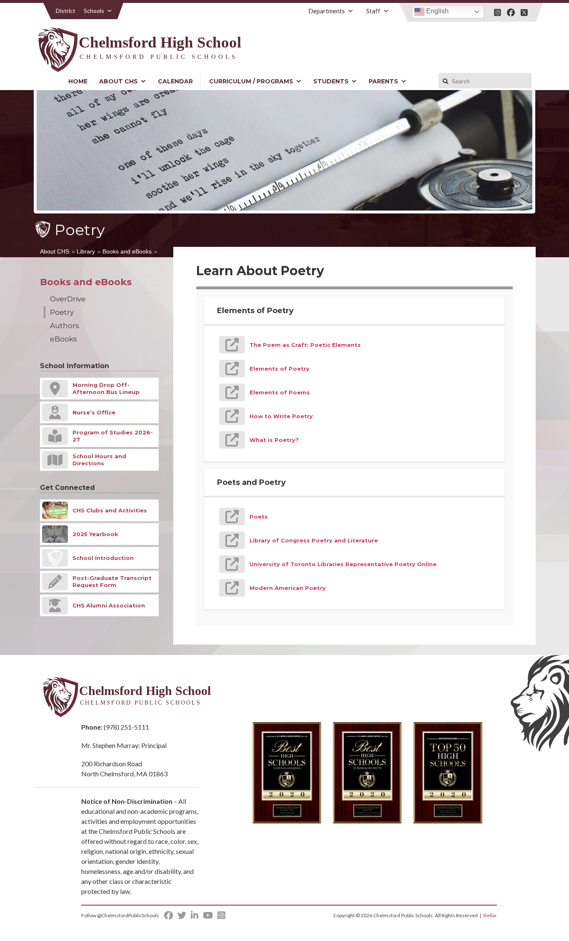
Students (331, 81)
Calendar (175, 81)
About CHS (118, 81)
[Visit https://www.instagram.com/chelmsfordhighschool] (497, 12)
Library (86, 251)
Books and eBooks (127, 251)
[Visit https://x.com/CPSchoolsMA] (524, 12)
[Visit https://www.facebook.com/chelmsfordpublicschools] (511, 12)
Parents (383, 81)
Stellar (490, 915)
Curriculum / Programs (251, 81)
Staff (373, 11)
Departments (326, 11)
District (65, 10)
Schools (94, 10)
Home (77, 81)
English (436, 11)
